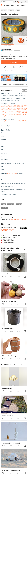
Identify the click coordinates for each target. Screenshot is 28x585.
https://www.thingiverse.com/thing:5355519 (14, 116)
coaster (3, 204)
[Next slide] (26, 40)
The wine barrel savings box (10, 356)
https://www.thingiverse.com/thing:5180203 (14, 105)
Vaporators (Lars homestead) (11, 443)
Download (15, 62)
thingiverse (19, 204)
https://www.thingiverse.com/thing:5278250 (14, 108)
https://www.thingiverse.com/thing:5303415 (14, 109)
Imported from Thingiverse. (18, 219)
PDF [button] (25, 90)
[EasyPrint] (15, 1)
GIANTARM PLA (12, 173)
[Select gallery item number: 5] (16, 298)
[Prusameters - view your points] (18, 2)
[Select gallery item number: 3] (14, 385)
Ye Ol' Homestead (7, 415)
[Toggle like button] (3, 277)
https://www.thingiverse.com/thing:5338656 (14, 111)
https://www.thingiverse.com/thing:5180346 (14, 106)
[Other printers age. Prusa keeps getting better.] (14, 77)
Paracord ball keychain (9, 301)
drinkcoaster (11, 204)
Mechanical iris (7, 274)
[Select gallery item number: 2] (13, 385)
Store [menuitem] (12, 5)
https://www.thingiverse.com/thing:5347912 (13, 114)
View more (23, 249)
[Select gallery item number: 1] (11, 298)
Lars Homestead (7, 388)
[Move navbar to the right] (26, 5)
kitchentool (4, 207)
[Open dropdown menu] (25, 14)
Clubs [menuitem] (17, 5)
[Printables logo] (1, 5)
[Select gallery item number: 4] (15, 298)
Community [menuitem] (24, 5)
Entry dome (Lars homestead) (11, 470)
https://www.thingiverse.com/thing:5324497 (14, 113)
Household (11, 10)
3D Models (4, 10)
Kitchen (18, 10)
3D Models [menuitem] (6, 5)
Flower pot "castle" (8, 328)
